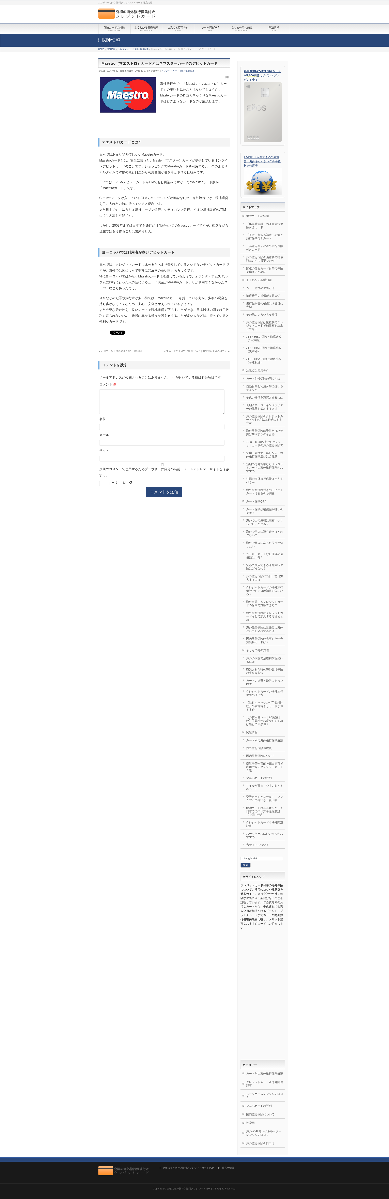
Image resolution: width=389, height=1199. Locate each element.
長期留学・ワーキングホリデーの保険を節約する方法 (264, 407)
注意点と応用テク (257, 370)
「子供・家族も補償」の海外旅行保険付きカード (264, 236)
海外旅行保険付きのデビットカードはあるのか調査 (264, 491)
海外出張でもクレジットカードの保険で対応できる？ (264, 603)
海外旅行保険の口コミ (260, 1143)
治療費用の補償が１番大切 (263, 295)
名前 (102, 419)
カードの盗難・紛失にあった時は (264, 682)
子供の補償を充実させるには (264, 397)
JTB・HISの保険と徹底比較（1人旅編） (263, 338)
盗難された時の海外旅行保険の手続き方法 (264, 671)
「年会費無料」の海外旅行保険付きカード (264, 225)
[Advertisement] (262, 995)
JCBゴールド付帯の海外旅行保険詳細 (120, 351)
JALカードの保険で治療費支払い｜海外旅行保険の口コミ (197, 351)
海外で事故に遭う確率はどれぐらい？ (264, 533)
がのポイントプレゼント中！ (262, 75)
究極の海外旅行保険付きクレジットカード (190, 1188)
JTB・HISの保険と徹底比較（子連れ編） (263, 360)
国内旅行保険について (260, 755)
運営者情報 (228, 1168)
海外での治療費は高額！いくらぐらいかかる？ (264, 522)
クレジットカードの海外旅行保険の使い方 (264, 693)
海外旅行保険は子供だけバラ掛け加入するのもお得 (264, 432)
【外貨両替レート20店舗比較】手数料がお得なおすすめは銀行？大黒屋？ (264, 721)
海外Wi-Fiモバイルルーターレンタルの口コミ (263, 1133)
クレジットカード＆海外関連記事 (178, 71)
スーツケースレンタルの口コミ (264, 1095)
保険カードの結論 (257, 215)
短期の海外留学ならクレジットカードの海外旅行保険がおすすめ (264, 467)
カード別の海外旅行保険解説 (264, 740)
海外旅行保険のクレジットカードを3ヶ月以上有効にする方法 (264, 420)
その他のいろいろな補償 (261, 314)
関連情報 (252, 732)
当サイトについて (257, 844)
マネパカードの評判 (259, 777)
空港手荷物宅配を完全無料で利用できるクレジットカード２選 (264, 767)
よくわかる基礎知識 (259, 280)
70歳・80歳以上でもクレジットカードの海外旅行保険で (264, 443)
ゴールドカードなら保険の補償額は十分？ (264, 555)
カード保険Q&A (256, 501)
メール (104, 435)
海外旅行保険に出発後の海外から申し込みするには (264, 629)
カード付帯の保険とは (260, 288)
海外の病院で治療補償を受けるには (264, 660)
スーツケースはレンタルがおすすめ (264, 835)
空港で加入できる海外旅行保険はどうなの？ (264, 566)
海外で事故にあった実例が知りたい (264, 544)
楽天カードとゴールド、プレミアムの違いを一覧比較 (264, 798)
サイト (104, 450)
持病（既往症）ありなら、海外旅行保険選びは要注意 (264, 454)
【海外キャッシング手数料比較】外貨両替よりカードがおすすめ (264, 706)
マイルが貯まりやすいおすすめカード (264, 787)
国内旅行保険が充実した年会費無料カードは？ (264, 640)
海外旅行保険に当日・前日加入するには (264, 578)
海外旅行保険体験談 (259, 748)
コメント (107, 384)
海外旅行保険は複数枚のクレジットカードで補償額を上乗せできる (264, 326)
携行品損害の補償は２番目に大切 (264, 305)
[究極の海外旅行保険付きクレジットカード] (127, 16)
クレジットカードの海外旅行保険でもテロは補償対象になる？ (264, 591)
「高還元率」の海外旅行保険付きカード (264, 247)
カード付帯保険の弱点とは (263, 378)
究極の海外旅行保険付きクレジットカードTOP (188, 1168)
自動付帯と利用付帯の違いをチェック (264, 388)
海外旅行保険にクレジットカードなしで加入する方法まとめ (264, 616)
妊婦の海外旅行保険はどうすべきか (264, 480)
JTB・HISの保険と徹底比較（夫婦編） (263, 349)
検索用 (250, 1122)
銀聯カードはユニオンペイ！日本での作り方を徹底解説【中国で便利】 (264, 811)
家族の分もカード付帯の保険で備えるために (264, 270)
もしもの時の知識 (257, 650)
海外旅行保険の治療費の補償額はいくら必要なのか (264, 259)
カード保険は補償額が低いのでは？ (264, 511)
